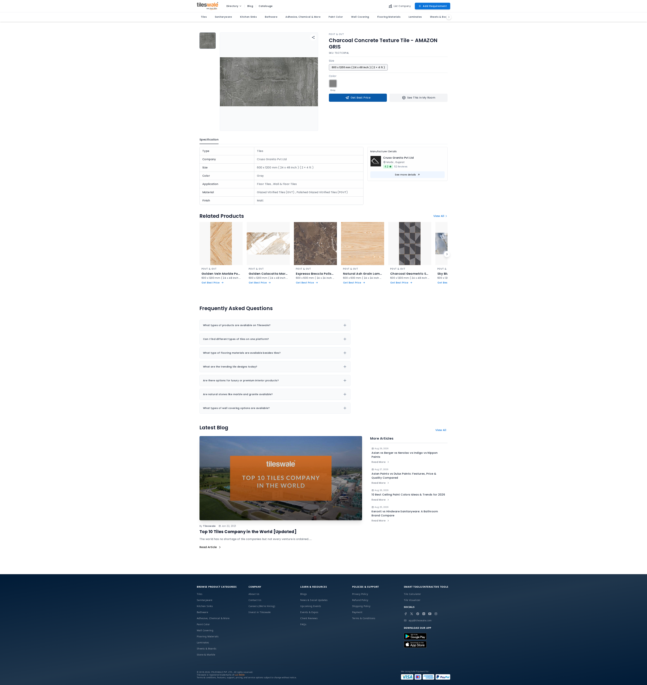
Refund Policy (360, 600)
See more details (405, 174)
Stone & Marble (206, 654)
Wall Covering (205, 630)
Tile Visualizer (412, 600)
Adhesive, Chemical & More (213, 618)
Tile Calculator (412, 594)
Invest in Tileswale (260, 612)
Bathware (202, 612)
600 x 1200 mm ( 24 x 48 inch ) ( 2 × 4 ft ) (358, 67)
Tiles (199, 594)
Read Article (208, 547)
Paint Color (203, 624)
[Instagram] (436, 613)
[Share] (313, 37)
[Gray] (333, 83)
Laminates (203, 642)
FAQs (303, 624)
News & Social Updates (314, 600)
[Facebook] (405, 613)
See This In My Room (421, 98)
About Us (254, 594)
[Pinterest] (417, 613)
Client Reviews (309, 618)
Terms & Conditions (363, 618)
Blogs (303, 594)
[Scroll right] (447, 254)
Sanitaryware (204, 600)
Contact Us (255, 600)
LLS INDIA (240, 674)
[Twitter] (411, 613)
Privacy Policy (360, 594)
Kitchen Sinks (205, 606)
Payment (357, 612)
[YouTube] (430, 613)
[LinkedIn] (423, 613)
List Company (402, 6)
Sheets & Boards (206, 648)
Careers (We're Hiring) (262, 606)
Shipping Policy (361, 606)
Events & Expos (309, 612)
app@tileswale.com (420, 620)
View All (438, 216)
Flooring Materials (208, 636)
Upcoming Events (310, 606)
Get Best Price (361, 98)
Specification (209, 139)
